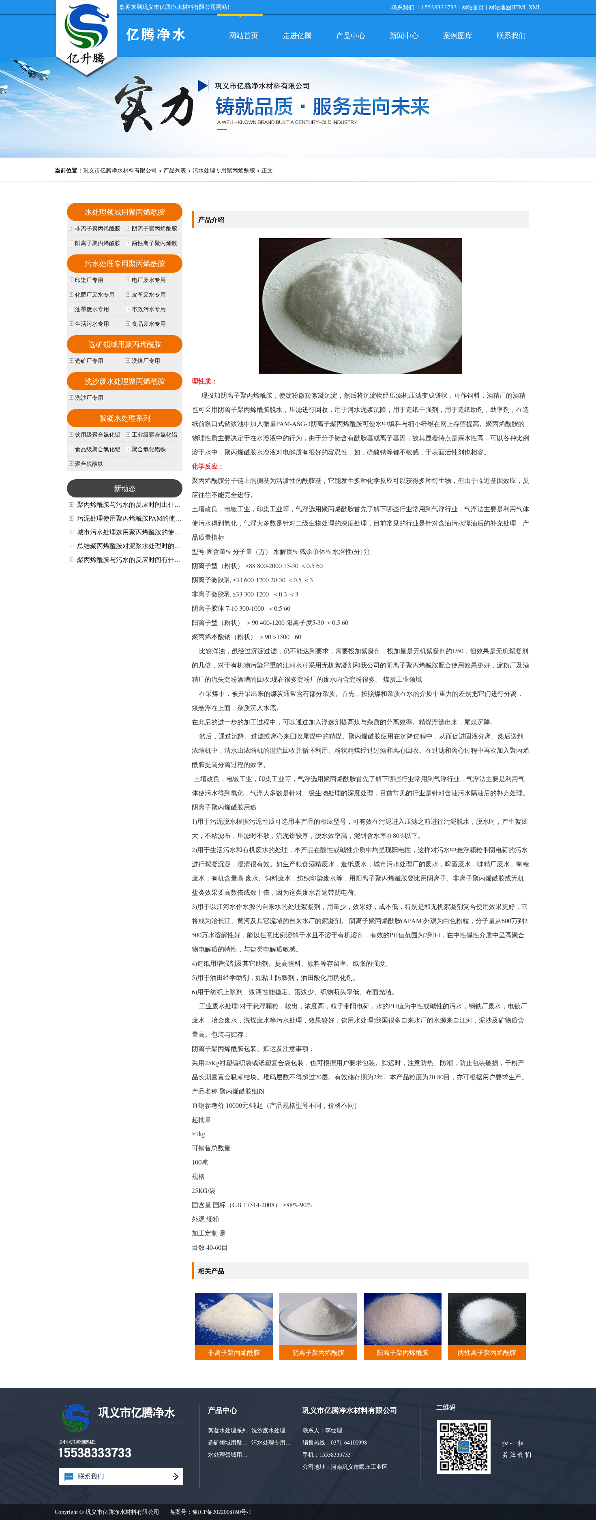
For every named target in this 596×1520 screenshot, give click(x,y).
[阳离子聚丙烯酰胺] (402, 1342)
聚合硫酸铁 (89, 463)
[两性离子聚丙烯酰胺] (486, 1342)
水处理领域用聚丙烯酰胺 (125, 212)
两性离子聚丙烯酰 (154, 243)
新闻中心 (404, 35)
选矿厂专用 (89, 360)
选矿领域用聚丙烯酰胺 (124, 344)
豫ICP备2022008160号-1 (221, 1512)
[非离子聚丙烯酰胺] (233, 1342)
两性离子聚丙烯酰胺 (487, 1352)
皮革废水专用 (149, 294)
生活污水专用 (92, 323)
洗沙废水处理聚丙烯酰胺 (125, 381)
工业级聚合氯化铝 (154, 434)
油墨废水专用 (92, 309)
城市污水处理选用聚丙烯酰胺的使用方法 (135, 531)
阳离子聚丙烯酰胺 (403, 1352)
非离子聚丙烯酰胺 (234, 1352)
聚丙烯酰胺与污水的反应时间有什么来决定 (138, 559)
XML (535, 7)
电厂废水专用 (149, 280)
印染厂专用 (89, 280)
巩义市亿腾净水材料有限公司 (120, 170)
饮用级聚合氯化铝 (97, 434)
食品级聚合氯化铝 (97, 449)
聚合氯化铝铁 (149, 449)
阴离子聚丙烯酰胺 (318, 1352)
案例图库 (457, 35)
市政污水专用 (149, 309)
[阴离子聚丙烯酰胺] (318, 1342)
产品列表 (174, 170)
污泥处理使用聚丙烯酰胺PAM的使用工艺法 (139, 518)
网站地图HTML (508, 7)
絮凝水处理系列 (124, 418)
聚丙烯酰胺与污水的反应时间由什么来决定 (138, 504)
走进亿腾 (297, 35)
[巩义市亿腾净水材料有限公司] (86, 77)
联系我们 (511, 35)
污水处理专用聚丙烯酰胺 (224, 170)
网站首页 (472, 7)
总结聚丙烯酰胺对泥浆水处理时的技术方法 (138, 545)
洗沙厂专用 (89, 397)
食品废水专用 (149, 323)
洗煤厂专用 (146, 360)
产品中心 (350, 35)
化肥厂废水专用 (95, 294)
